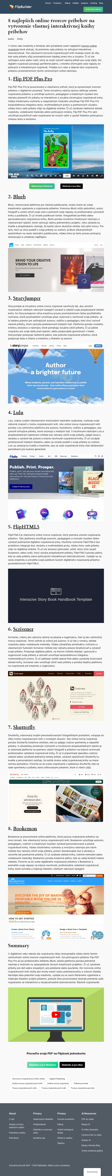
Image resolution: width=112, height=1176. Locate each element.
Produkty (57, 3)
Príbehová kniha (81, 1083)
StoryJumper (27, 298)
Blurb (19, 196)
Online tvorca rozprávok (58, 1083)
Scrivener (23, 629)
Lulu (18, 412)
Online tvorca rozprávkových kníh (27, 1083)
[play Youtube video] (56, 1015)
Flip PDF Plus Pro (32, 79)
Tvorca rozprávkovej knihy (83, 1088)
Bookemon (25, 828)
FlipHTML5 (26, 527)
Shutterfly (24, 727)
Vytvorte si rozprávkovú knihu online (28, 1079)
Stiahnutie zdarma (93, 9)
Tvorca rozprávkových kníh (24, 1088)
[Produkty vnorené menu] (62, 3)
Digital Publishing (57, 1079)
